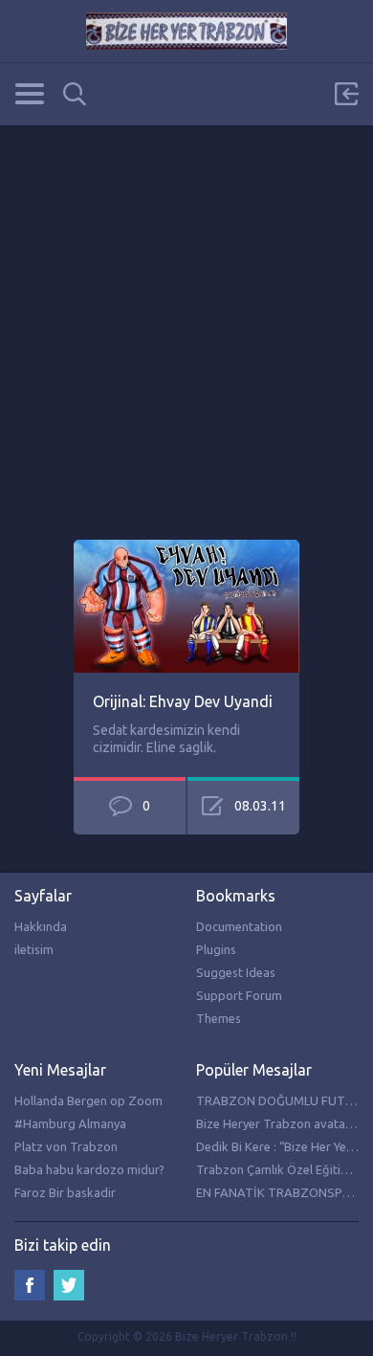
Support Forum (239, 995)
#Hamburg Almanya (70, 1123)
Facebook (29, 1285)
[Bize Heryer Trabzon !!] (186, 31)
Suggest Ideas (235, 972)
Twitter (69, 1285)
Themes (218, 1018)
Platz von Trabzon (66, 1146)
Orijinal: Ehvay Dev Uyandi (183, 701)
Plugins (216, 949)
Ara (74, 94)
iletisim (34, 949)
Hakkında (40, 926)
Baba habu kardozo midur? (89, 1169)
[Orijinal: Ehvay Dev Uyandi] (186, 548)
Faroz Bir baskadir (65, 1192)
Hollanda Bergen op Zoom (88, 1100)
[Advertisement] (186, 312)
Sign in (346, 93)
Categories (29, 93)
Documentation (239, 926)
